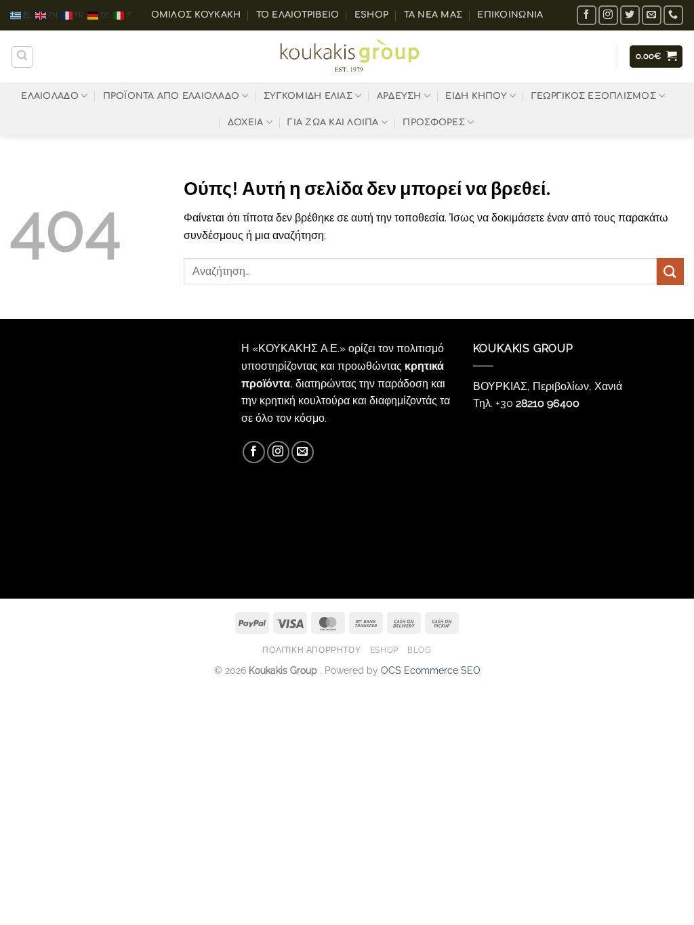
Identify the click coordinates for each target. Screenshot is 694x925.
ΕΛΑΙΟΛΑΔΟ (49, 96)
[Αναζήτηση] (22, 57)
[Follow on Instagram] (608, 15)
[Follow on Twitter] (630, 15)
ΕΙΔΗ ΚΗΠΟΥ (476, 96)
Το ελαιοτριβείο (298, 15)
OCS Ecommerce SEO (431, 670)
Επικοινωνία (510, 15)
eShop (371, 15)
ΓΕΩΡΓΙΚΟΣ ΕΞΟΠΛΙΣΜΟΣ (593, 96)
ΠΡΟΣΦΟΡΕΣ (433, 122)
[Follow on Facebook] (586, 15)
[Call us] (673, 15)
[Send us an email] (651, 15)
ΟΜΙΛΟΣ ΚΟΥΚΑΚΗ (196, 15)
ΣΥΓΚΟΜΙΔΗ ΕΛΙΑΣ (308, 96)
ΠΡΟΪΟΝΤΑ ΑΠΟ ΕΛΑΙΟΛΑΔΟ (171, 96)
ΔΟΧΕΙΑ (246, 122)
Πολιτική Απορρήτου (311, 650)
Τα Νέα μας (433, 15)
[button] (656, 56)
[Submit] (670, 271)
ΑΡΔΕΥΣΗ (399, 96)
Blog (419, 650)
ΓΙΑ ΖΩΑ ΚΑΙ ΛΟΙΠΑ (332, 122)
